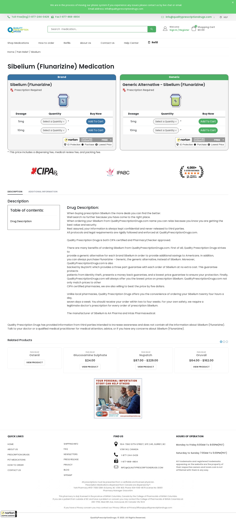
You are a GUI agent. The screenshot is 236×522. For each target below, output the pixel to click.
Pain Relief (22, 52)
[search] (152, 29)
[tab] (15, 192)
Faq (66, 449)
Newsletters (71, 454)
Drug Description (21, 221)
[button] (9, 514)
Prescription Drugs (19, 454)
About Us (85, 43)
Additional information (42, 191)
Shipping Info (71, 443)
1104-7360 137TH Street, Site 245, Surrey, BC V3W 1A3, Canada (143, 447)
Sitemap (68, 475)
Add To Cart (95, 121)
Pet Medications (17, 459)
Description (15, 191)
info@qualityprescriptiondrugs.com (189, 17)
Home (10, 52)
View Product (34, 362)
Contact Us (107, 43)
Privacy (68, 464)
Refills (67, 43)
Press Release (71, 459)
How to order (46, 43)
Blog (66, 469)
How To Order (16, 465)
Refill (155, 42)
